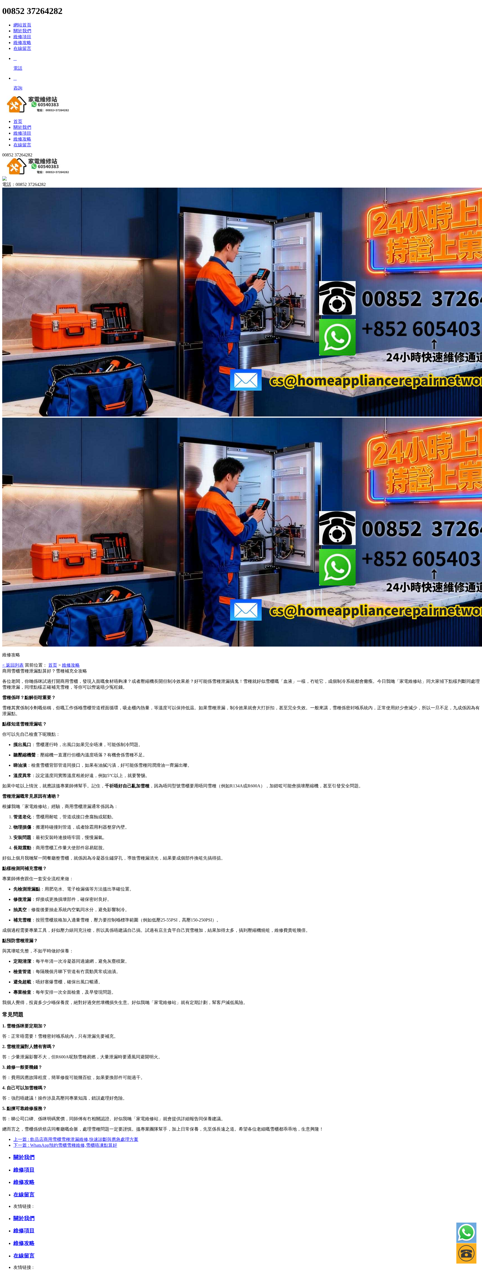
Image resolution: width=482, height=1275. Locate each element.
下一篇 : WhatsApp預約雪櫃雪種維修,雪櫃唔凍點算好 (65, 1145)
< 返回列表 (13, 665)
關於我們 (22, 30)
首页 (52, 665)
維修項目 (22, 36)
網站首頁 (22, 25)
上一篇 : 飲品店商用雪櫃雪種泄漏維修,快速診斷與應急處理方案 (75, 1139)
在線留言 (22, 48)
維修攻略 (22, 42)
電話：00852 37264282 (24, 184)
